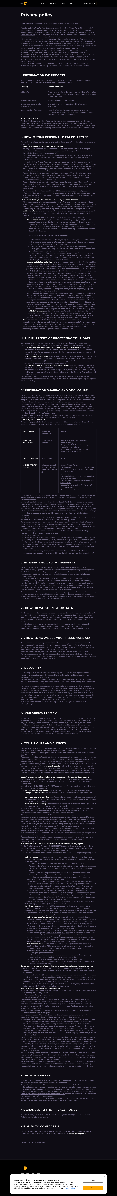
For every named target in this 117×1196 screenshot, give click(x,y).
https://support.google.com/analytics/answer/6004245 (43, 1094)
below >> (71, 830)
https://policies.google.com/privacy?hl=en (77, 467)
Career (63, 3)
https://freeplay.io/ (28, 35)
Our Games (53, 3)
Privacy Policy (69, 1188)
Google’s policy (76, 302)
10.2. (22, 755)
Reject (93, 1180)
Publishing (42, 3)
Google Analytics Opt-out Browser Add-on (47, 1087)
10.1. (60, 750)
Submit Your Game (89, 3)
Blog (70, 3)
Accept (93, 1188)
